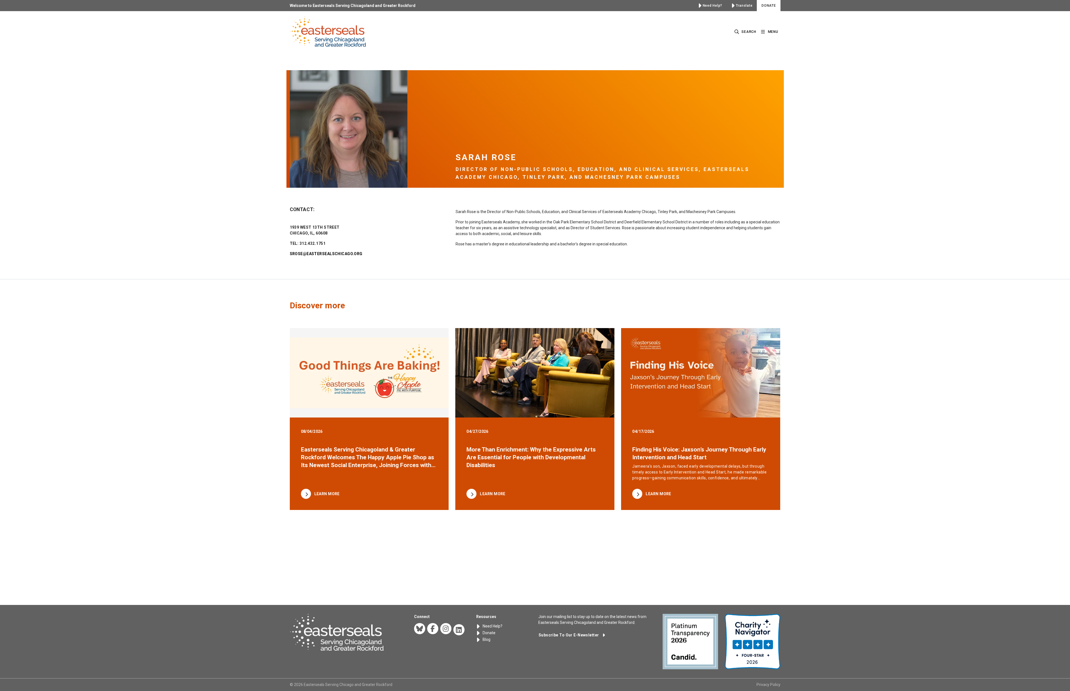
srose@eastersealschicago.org (326, 254)
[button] (571, 635)
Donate (488, 633)
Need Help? (492, 626)
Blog (486, 639)
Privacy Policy (768, 684)
